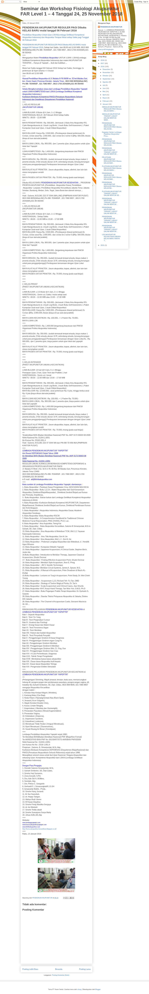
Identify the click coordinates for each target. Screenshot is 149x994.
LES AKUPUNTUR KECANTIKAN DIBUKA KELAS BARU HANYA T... (111, 237)
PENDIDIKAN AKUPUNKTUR (111, 27)
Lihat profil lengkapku (106, 49)
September (107, 79)
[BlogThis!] (66, 898)
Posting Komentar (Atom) (60, 975)
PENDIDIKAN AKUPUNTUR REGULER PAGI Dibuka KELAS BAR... (111, 176)
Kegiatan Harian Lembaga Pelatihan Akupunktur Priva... (111, 134)
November (107, 72)
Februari (106, 101)
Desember (107, 69)
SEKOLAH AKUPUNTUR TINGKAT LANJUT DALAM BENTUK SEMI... (111, 117)
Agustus (106, 82)
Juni (104, 88)
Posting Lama (85, 969)
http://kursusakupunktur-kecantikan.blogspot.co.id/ (39, 829)
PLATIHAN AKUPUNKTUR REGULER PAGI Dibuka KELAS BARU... (111, 168)
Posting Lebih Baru (30, 969)
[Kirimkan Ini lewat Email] (64, 898)
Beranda (58, 969)
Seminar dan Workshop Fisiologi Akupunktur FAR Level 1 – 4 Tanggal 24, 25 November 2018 (71, 11)
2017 (103, 63)
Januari (105, 104)
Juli (104, 85)
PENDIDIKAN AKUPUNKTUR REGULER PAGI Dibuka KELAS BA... (111, 126)
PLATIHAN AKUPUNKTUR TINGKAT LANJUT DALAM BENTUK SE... (111, 193)
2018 (103, 60)
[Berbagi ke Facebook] (71, 898)
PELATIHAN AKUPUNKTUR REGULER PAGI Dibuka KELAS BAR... (111, 160)
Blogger (97, 989)
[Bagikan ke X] (69, 898)
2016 (103, 66)
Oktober (106, 76)
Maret (105, 98)
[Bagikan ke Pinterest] (73, 898)
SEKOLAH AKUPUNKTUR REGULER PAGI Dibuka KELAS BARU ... (111, 109)
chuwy (79, 989)
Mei (104, 91)
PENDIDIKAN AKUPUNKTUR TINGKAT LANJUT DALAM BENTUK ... (110, 151)
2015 (103, 245)
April (104, 95)
